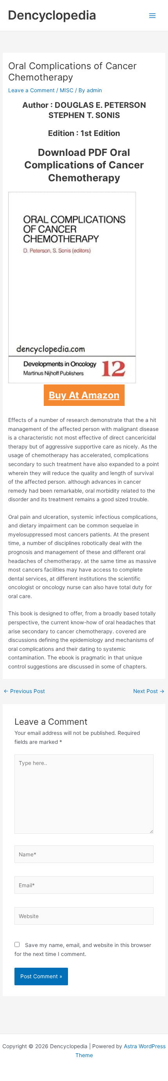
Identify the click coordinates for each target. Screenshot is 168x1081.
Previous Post (24, 691)
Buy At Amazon (84, 395)
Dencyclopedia (52, 15)
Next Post (148, 691)
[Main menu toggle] (153, 15)
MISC (66, 90)
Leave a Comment (31, 90)
